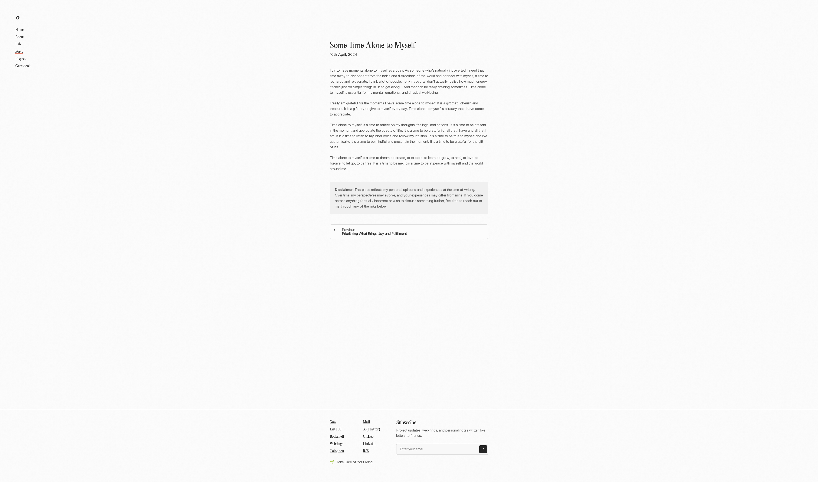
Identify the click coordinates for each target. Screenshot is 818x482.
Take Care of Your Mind (354, 462)
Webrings (336, 444)
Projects (21, 59)
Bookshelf (337, 437)
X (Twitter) (371, 429)
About (19, 37)
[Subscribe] (483, 449)
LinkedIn (369, 444)
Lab (18, 44)
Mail (366, 422)
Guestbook (23, 66)
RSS (366, 451)
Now (333, 422)
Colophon (337, 451)
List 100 (335, 429)
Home (19, 30)
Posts (19, 52)
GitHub (368, 437)
